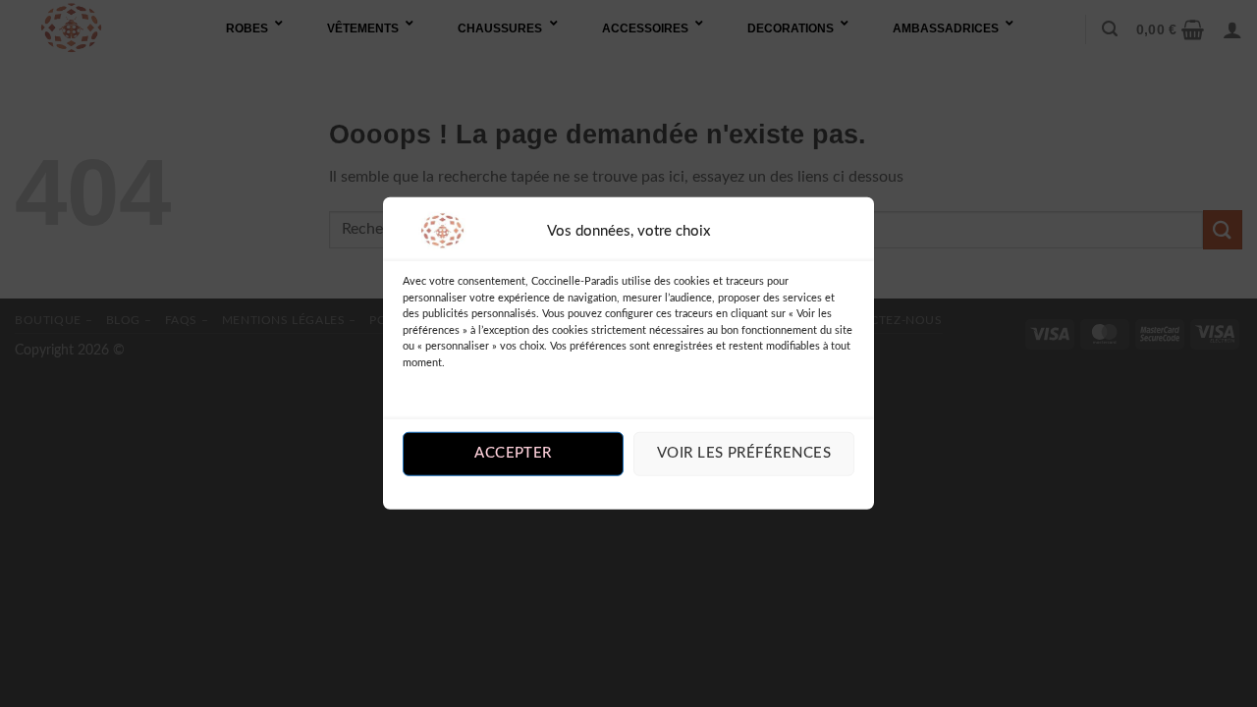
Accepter (513, 453)
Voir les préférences (744, 453)
